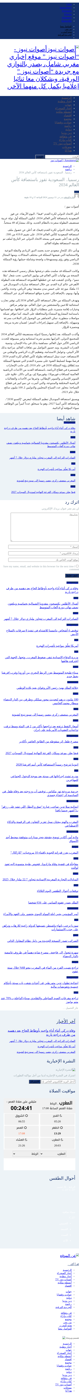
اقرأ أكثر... (73, 1264)
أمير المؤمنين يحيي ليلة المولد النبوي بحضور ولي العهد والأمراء (40, 914)
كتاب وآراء (65, 139)
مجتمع (68, 118)
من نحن (68, 29)
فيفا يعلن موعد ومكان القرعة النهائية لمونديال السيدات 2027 (42, 753)
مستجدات (74, 816)
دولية (68, 129)
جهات (68, 104)
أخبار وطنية (65, 101)
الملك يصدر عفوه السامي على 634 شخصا (53, 902)
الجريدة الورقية (65, 34)
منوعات (67, 147)
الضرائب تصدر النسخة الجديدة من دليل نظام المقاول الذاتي (42, 940)
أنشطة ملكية (64, 111)
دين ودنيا (66, 132)
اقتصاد (68, 115)
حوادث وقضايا (63, 122)
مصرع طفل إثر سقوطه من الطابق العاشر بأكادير (48, 741)
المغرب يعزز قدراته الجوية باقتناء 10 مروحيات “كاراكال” (44, 852)
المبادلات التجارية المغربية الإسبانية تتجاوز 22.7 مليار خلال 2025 (40, 879)
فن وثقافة (66, 136)
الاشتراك (34, 1081)
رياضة (68, 125)
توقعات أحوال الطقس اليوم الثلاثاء (57, 890)
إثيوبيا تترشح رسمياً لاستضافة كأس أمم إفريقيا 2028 (47, 764)
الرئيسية (67, 97)
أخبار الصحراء (63, 108)
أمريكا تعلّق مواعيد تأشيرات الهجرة (57, 645)
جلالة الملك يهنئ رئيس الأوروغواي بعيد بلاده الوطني (47, 687)
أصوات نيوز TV (62, 143)
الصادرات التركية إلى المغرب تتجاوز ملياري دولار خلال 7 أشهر (41, 618)
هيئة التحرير (66, 32)
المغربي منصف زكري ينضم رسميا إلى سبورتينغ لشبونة (45, 714)
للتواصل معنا (66, 26)
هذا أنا (68, 150)
